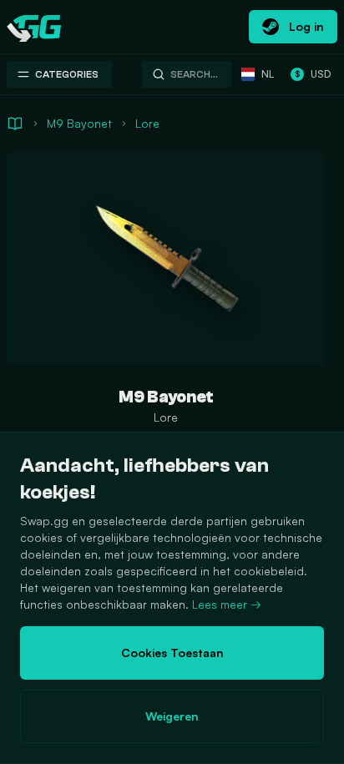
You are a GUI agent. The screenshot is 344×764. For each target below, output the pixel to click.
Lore (147, 123)
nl (267, 74)
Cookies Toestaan (172, 652)
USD (313, 74)
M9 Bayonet (79, 123)
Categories (67, 74)
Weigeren (172, 716)
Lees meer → (226, 604)
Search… (194, 74)
